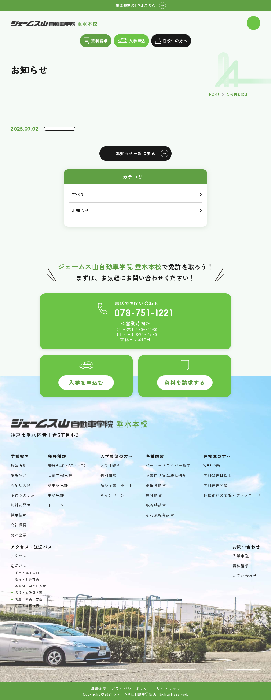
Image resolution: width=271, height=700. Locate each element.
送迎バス (19, 565)
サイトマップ (168, 688)
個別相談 (108, 475)
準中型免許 (58, 485)
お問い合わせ (245, 575)
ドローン (56, 505)
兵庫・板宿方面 (27, 605)
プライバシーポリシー (131, 688)
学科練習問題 (215, 485)
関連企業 (19, 534)
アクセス (19, 555)
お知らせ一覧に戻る (135, 153)
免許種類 (57, 456)
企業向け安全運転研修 (166, 475)
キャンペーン (112, 495)
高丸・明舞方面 (27, 579)
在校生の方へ (175, 40)
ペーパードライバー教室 (168, 465)
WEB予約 (211, 465)
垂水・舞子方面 (27, 573)
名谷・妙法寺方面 (29, 592)
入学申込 (137, 40)
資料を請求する (184, 382)
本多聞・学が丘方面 (30, 586)
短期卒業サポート (116, 485)
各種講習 (155, 456)
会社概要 (19, 524)
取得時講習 (156, 505)
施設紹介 (19, 475)
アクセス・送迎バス (31, 547)
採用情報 (19, 515)
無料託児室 (21, 505)
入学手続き (110, 465)
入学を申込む (86, 382)
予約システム (23, 495)
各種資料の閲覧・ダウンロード (231, 495)
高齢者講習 (156, 485)
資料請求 (99, 40)
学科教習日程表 (217, 475)
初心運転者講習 (160, 515)
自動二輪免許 (60, 475)
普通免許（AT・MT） (68, 465)
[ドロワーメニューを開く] (253, 23)
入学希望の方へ (116, 456)
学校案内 (20, 456)
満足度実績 (21, 485)
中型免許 (56, 495)
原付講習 (154, 495)
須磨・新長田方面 (29, 599)
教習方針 (19, 465)
